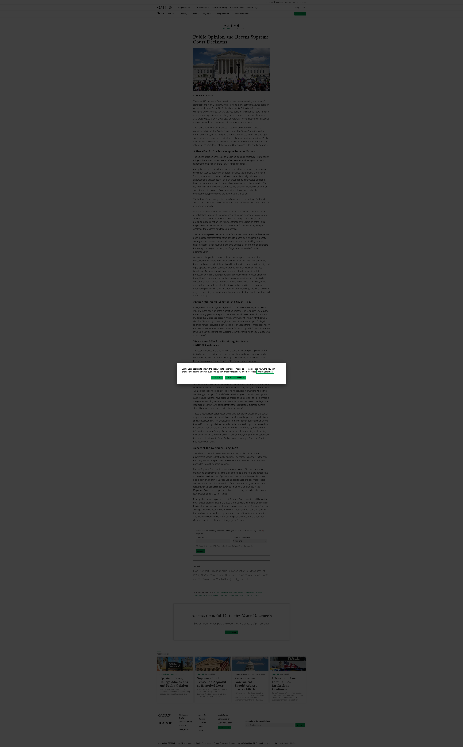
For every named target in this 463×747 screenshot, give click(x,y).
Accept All (217, 378)
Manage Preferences (236, 378)
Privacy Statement (265, 372)
